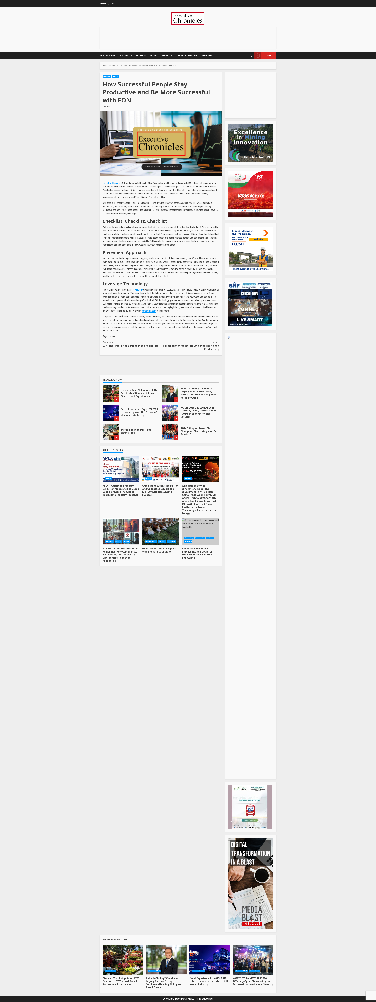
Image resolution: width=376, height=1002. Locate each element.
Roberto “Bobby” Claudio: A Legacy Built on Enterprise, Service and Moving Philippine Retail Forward (170, 393)
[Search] (251, 55)
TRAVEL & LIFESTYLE (186, 55)
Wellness (207, 55)
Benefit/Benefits (150, 541)
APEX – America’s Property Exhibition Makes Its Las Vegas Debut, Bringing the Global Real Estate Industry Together (121, 469)
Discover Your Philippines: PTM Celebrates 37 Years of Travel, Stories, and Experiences (111, 393)
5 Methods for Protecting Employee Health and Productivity (191, 346)
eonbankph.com (149, 310)
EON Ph (112, 336)
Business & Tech (154, 971)
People (166, 55)
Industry (127, 541)
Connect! (268, 55)
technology (138, 289)
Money (153, 55)
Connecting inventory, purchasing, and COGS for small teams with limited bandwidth (200, 531)
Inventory (188, 541)
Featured (115, 76)
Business (125, 55)
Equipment (109, 541)
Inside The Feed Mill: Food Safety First (111, 432)
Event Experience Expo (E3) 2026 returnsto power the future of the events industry (111, 413)
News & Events (110, 971)
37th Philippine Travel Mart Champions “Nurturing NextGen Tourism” (170, 432)
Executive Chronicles (112, 183)
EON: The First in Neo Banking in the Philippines (130, 344)
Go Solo (141, 55)
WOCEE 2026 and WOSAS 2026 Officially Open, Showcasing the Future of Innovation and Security (170, 413)
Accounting (189, 538)
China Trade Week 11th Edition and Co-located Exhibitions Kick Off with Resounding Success (160, 469)
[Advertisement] (188, 37)
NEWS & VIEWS (107, 55)
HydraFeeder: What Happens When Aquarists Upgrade (160, 531)
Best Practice (199, 538)
